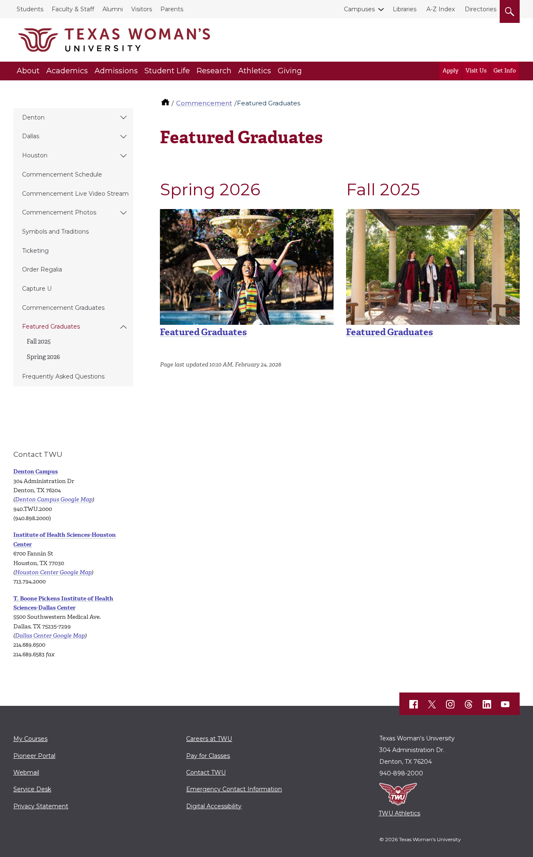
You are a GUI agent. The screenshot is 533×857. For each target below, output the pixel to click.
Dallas (30, 136)
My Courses (30, 738)
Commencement (204, 103)
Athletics (254, 70)
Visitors (141, 9)
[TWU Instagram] (451, 705)
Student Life (167, 70)
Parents (171, 9)
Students (30, 9)
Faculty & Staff (73, 9)
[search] (510, 10)
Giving (290, 70)
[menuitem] (73, 117)
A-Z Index (440, 9)
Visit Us (476, 71)
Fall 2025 (39, 341)
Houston (34, 155)
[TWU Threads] (469, 705)
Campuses (359, 9)
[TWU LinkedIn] (487, 705)
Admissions (116, 70)
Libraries (404, 9)
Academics (67, 70)
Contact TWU (206, 772)
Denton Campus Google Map (53, 499)
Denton (33, 117)
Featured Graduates (51, 326)
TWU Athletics (399, 813)
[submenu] (123, 117)
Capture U (37, 288)
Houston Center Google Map (53, 572)
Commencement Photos (59, 212)
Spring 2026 (43, 357)
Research (214, 70)
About (28, 70)
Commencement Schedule (62, 174)
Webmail (26, 772)
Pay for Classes (208, 756)
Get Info (504, 71)
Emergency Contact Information (234, 789)
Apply (450, 71)
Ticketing (35, 250)
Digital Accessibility (214, 806)
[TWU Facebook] (414, 705)
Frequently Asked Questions (63, 376)
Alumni (112, 9)
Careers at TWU (209, 738)
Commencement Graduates (63, 307)
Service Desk (32, 789)
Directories (480, 9)
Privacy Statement (40, 806)
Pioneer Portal (34, 756)
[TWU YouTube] (506, 704)
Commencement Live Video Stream (75, 193)
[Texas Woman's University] (114, 40)
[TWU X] (432, 704)
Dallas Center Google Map (50, 636)
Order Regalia (42, 269)
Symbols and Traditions (55, 231)
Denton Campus (35, 472)
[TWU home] (166, 103)
